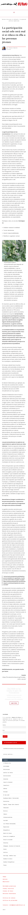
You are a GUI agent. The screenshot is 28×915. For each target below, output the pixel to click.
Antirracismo (6, 769)
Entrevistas (6, 801)
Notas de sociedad (7, 839)
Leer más (14, 703)
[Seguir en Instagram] (15, 15)
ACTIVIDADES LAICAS (10, 742)
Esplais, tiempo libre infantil (11, 804)
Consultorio (6, 785)
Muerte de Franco (7, 833)
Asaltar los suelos (8, 772)
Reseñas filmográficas (8, 862)
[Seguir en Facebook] (9, 15)
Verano (5, 865)
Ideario (5, 814)
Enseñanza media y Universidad (10, 798)
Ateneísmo (5, 779)
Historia (5, 811)
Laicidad (5, 820)
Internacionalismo (7, 817)
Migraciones (6, 827)
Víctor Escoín (13, 48)
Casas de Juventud (7, 782)
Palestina (5, 842)
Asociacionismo (7, 775)
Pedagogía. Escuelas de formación (11, 846)
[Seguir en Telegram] (18, 15)
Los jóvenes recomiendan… (9, 823)
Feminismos (6, 807)
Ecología (5, 791)
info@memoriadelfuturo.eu (17, 905)
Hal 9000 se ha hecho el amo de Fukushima (14, 690)
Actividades (6, 766)
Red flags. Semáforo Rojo (9, 855)
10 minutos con (7, 763)
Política (5, 852)
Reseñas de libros (7, 858)
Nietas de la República (9, 836)
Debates (5, 788)
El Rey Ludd (6, 795)
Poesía (5, 849)
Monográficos (6, 830)
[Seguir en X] (12, 15)
